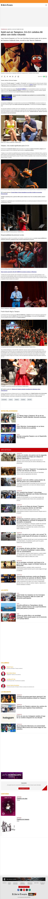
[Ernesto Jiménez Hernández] (3, 686)
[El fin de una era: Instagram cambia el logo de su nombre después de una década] (8, 718)
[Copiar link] (15, 76)
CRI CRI (29, 399)
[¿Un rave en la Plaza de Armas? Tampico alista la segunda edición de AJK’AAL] (8, 509)
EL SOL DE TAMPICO (21, 88)
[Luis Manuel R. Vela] (3, 680)
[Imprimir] (18, 76)
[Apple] (27, 890)
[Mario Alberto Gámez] (3, 673)
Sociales (23, 399)
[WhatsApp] (7, 76)
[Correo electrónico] (13, 76)
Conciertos (4, 399)
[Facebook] (2, 76)
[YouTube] (24, 890)
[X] (5, 76)
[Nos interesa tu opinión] (24, 879)
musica (10, 399)
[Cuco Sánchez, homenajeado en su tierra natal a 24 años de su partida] (8, 428)
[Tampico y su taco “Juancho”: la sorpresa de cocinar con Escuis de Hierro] (8, 471)
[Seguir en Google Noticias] (46, 76)
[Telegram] (10, 76)
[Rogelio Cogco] (3, 667)
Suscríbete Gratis (24, 788)
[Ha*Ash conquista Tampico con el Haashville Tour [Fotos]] (8, 438)
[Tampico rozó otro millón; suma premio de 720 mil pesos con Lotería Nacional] (8, 483)
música (31, 84)
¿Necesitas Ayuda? (24, 886)
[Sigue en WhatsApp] (44, 76)
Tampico (16, 399)
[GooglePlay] (30, 890)
